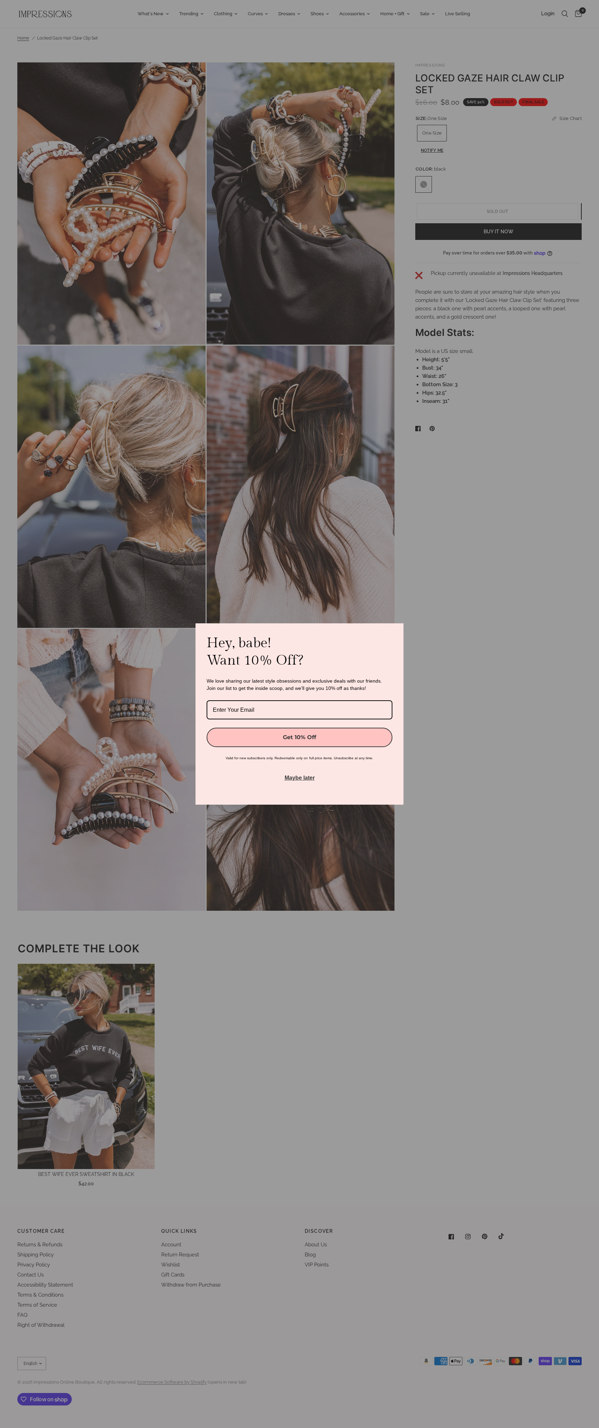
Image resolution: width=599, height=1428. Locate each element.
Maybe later (300, 778)
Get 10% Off (299, 737)
